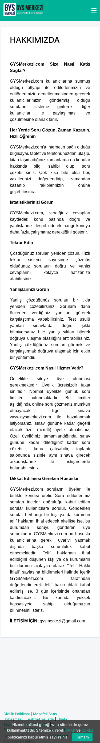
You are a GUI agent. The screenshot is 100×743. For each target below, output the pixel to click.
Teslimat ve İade (40, 719)
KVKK (70, 730)
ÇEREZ (87, 730)
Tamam (82, 737)
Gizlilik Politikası (16, 714)
